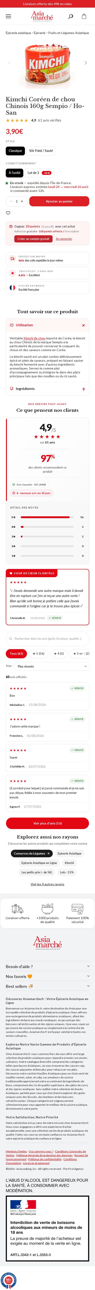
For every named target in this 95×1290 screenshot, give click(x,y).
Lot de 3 (41, 174)
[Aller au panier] (84, 16)
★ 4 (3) (59, 653)
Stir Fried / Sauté (42, 152)
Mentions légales (16, 1151)
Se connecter (64, 239)
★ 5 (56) (38, 653)
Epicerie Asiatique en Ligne (39, 863)
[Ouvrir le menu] (8, 16)
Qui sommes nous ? (41, 1151)
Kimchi (69, 863)
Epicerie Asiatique (69, 853)
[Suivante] (85, 62)
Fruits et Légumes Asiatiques (69, 33)
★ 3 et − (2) (81, 653)
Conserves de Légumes (29, 853)
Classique (17, 152)
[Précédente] (9, 62)
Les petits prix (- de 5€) (36, 872)
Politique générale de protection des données (44, 1155)
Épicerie (39, 33)
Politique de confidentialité (45, 1159)
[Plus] (23, 201)
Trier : (9, 665)
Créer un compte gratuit (33, 239)
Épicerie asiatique (18, 33)
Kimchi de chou (34, 338)
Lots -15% (67, 872)
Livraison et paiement (36, 1163)
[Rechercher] (70, 16)
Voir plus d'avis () (47, 823)
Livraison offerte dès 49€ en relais (47, 4)
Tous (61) (16, 653)
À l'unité (16, 174)
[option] (47, 63)
